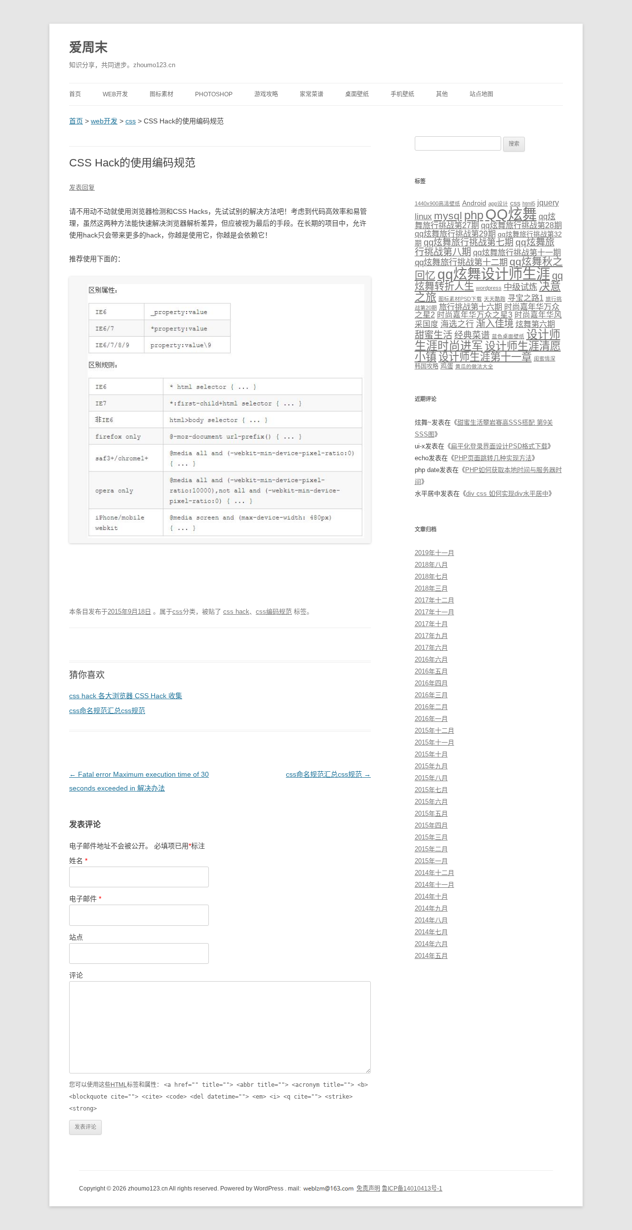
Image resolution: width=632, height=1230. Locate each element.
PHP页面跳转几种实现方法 (493, 458)
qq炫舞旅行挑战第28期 (521, 225)
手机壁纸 (402, 94)
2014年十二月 (434, 872)
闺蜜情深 (544, 358)
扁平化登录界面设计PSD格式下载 (499, 446)
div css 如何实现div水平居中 (507, 493)
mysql (448, 215)
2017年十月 (431, 624)
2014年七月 (431, 932)
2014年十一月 (434, 884)
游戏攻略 (266, 94)
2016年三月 (431, 695)
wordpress (489, 288)
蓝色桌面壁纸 (508, 336)
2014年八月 (431, 920)
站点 (76, 937)
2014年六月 (431, 944)
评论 (76, 975)
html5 (528, 203)
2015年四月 (431, 825)
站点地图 (481, 94)
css (130, 121)
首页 (75, 94)
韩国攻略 (426, 366)
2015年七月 (431, 790)
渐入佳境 (495, 323)
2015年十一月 (434, 742)
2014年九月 (431, 908)
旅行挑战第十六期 (470, 306)
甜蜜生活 (433, 334)
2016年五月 (431, 671)
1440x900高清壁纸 (437, 203)
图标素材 (161, 94)
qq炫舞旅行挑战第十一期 (517, 252)
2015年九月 (431, 766)
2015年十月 (431, 754)
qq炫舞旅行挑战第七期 (469, 242)
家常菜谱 (311, 94)
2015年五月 (431, 813)
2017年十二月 (434, 600)
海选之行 (457, 324)
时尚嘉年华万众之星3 (475, 315)
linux (423, 216)
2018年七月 (431, 576)
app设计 (498, 203)
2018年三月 (431, 588)
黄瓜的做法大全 (474, 366)
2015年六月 (431, 801)
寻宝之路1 (526, 297)
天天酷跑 (495, 299)
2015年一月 (431, 861)
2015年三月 (431, 837)
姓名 (78, 861)
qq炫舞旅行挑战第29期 (455, 233)
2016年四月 (431, 683)
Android (474, 203)
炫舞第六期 (535, 323)
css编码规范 (274, 611)
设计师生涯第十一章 (485, 356)
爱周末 (88, 47)
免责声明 (368, 1188)
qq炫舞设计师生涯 (493, 274)
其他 (442, 94)
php (473, 215)
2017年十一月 (434, 612)
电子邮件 (85, 899)
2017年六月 (431, 647)
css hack (236, 611)
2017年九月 (431, 635)
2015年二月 (431, 849)
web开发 (115, 94)
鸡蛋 (446, 366)
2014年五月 (431, 955)
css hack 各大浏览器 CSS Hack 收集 (125, 696)
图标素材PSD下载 (460, 299)
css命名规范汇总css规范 (107, 710)
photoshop (214, 94)
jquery (548, 202)
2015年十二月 (434, 730)
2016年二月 (431, 707)
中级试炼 (520, 287)
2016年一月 (431, 718)
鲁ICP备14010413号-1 (412, 1188)
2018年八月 (431, 564)
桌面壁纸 (357, 94)
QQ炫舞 (511, 214)
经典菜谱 (472, 335)
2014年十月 (431, 896)
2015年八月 (431, 778)
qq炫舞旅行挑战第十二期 (461, 262)
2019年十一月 (434, 552)
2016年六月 (431, 659)
